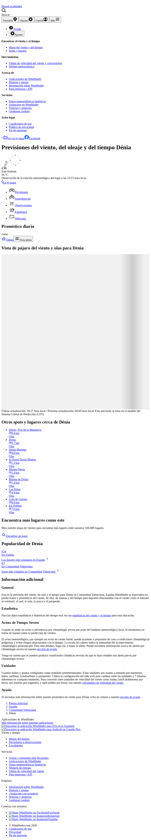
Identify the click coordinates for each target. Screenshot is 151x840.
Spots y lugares (18, 50)
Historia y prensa (19, 82)
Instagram (53, 815)
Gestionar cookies (19, 111)
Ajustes (19, 34)
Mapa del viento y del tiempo (26, 47)
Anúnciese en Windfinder (23, 104)
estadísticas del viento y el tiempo (91, 615)
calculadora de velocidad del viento (102, 682)
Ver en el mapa (15, 138)
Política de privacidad (21, 127)
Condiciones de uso (20, 123)
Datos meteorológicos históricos (27, 101)
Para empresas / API (20, 88)
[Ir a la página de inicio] (1, 3)
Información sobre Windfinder (26, 85)
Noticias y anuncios (20, 107)
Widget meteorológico (21, 66)
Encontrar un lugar (17, 536)
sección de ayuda (47, 649)
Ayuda (17, 28)
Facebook (34, 138)
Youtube (53, 819)
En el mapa (9, 182)
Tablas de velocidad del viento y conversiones (35, 63)
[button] (75, 12)
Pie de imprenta (18, 130)
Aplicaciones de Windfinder (25, 79)
